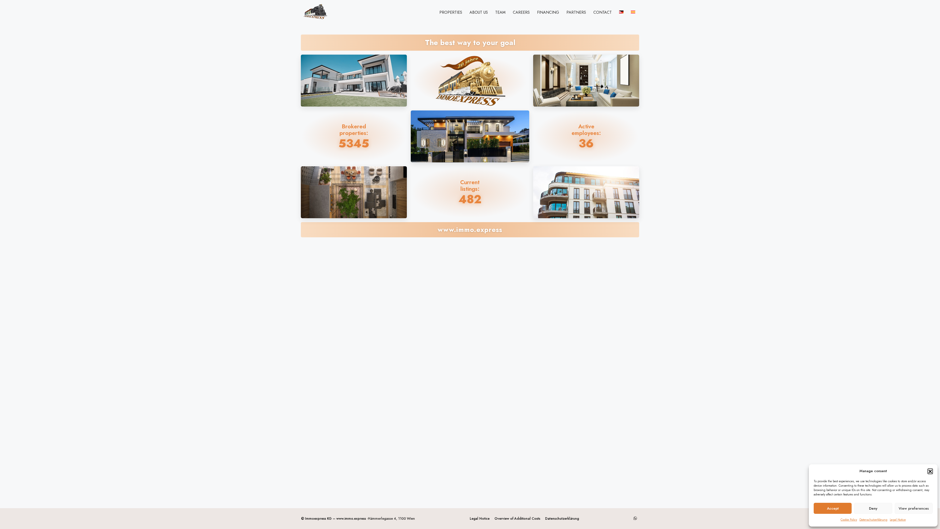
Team (500, 12)
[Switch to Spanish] (633, 12)
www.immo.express (351, 518)
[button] (930, 471)
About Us (479, 12)
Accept (833, 508)
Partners (576, 12)
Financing (548, 12)
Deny (873, 508)
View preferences (914, 508)
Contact (602, 12)
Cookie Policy (849, 519)
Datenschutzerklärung (873, 519)
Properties (450, 12)
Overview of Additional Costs (517, 518)
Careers (521, 12)
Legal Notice (898, 519)
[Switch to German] (621, 12)
